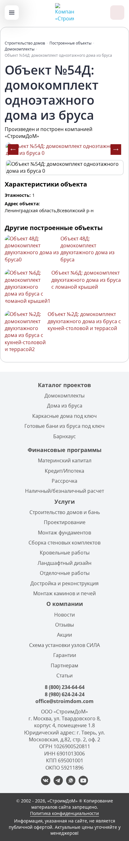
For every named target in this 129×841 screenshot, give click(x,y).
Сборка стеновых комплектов (64, 542)
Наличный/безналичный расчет (64, 490)
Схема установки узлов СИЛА (64, 645)
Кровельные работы (65, 552)
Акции (64, 634)
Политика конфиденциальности (64, 813)
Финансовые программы (64, 450)
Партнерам (64, 665)
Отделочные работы (65, 573)
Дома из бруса (64, 405)
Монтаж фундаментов (64, 532)
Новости (64, 614)
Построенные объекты (70, 43)
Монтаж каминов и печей (64, 593)
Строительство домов (25, 43)
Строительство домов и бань (64, 512)
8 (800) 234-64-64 (65, 687)
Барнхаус (64, 436)
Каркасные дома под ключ (64, 416)
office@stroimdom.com (64, 701)
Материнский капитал (64, 460)
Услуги (64, 501)
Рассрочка (64, 480)
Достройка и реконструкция (64, 583)
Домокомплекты (19, 49)
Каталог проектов (64, 385)
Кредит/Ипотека (64, 470)
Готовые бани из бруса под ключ (64, 426)
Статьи (64, 675)
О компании (64, 603)
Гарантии (64, 655)
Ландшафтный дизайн (64, 563)
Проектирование (64, 522)
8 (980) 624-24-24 (65, 694)
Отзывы (64, 624)
